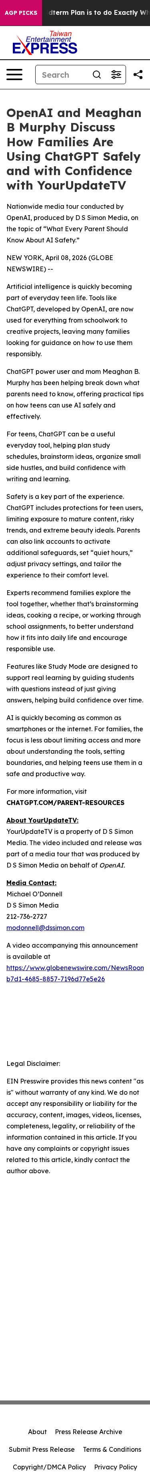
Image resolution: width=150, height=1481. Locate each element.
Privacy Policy (115, 1467)
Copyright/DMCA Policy (49, 1467)
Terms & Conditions (112, 1449)
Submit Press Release (42, 1449)
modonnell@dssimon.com (45, 928)
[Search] (96, 74)
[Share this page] (138, 75)
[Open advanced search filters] (116, 74)
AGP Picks (21, 12)
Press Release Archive (88, 1432)
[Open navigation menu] (14, 75)
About (37, 1432)
